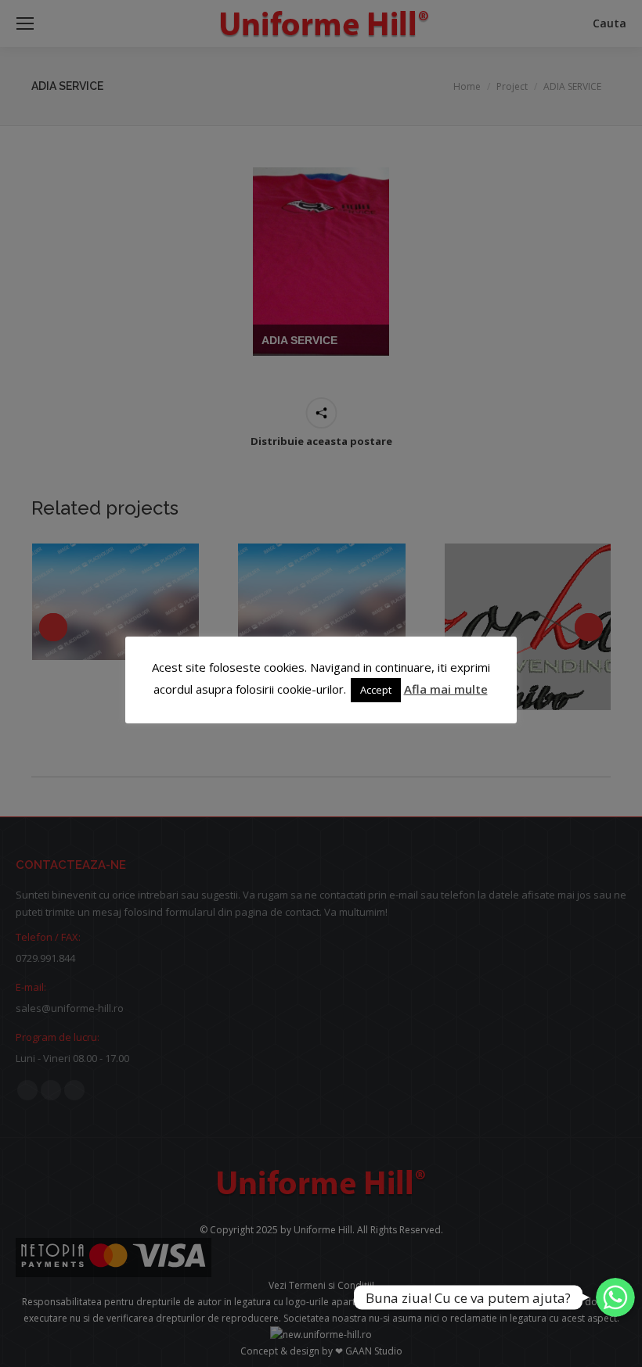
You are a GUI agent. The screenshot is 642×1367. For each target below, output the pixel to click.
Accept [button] (375, 690)
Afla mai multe (446, 689)
